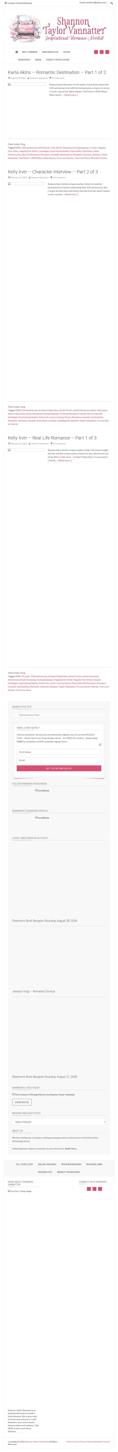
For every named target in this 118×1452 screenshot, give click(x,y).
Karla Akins (76, 151)
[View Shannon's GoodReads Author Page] (59, 824)
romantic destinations (61, 154)
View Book (22, 1102)
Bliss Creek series (16, 413)
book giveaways (81, 147)
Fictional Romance (69, 413)
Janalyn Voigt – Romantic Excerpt (33, 991)
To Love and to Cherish (87, 686)
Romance (45, 154)
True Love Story (82, 158)
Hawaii (82, 413)
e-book (93, 147)
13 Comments (59, 443)
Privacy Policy (86, 1441)
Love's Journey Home (60, 417)
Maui (74, 683)
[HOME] (17, 53)
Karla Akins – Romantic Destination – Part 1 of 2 (57, 72)
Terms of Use (72, 1441)
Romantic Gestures (82, 154)
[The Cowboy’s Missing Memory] (43, 1094)
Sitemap (97, 1441)
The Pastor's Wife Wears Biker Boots (37, 158)
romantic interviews (37, 420)
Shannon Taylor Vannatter (83, 420)
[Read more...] (71, 94)
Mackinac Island (90, 151)
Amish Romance (81, 410)
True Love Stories (65, 158)
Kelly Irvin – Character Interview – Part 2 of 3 (53, 171)
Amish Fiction (66, 410)
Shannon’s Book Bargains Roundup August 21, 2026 (44, 1076)
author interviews (98, 410)
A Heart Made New (48, 410)
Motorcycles (14, 154)
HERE (10, 1428)
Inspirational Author (59, 151)
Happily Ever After (63, 679)
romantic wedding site (59, 420)
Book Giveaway (64, 147)
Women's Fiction (99, 158)
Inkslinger (44, 151)
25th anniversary (30, 147)
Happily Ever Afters (28, 151)
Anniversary (14, 679)
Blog (22, 144)
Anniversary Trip (47, 147)
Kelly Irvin (44, 417)
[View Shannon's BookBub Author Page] (59, 797)
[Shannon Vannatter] (59, 42)
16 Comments (59, 177)
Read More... (71, 1148)
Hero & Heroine (94, 413)
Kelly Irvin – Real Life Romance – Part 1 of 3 (52, 438)
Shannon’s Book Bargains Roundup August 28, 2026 (44, 920)
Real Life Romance (31, 154)
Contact (106, 1441)
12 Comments (58, 78)
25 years (26, 676)
